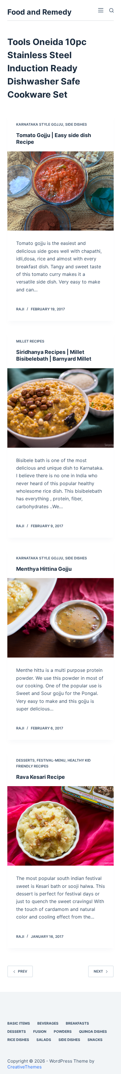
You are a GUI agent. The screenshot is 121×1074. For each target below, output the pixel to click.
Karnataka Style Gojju (39, 124)
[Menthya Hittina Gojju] (60, 618)
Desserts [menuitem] (16, 1031)
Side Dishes (76, 124)
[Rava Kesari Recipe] (60, 826)
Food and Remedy (39, 12)
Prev (22, 971)
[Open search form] (111, 10)
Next (98, 971)
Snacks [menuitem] (95, 1039)
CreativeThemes (24, 1067)
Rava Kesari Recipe (40, 777)
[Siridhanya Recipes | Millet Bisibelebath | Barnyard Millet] (60, 408)
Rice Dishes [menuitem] (18, 1039)
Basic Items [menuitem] (18, 1023)
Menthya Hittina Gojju (44, 569)
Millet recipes (30, 341)
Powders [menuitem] (63, 1031)
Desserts (25, 760)
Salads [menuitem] (43, 1039)
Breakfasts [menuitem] (77, 1023)
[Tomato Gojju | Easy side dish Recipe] (60, 191)
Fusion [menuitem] (39, 1031)
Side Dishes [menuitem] (69, 1039)
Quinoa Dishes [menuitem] (93, 1031)
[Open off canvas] (100, 10)
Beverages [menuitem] (47, 1023)
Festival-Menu (51, 760)
